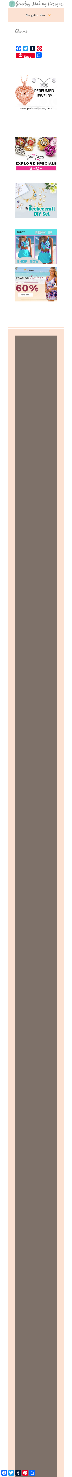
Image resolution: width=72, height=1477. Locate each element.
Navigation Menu (36, 15)
